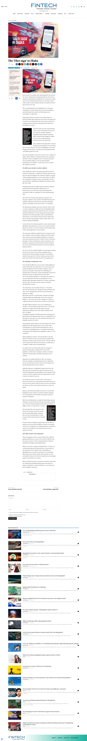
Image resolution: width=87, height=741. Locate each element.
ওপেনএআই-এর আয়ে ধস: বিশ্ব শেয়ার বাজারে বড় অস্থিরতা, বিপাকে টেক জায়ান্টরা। (14, 93)
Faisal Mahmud (26, 67)
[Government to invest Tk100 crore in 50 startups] (14, 670)
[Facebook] (71, 7)
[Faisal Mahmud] (25, 476)
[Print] (36, 64)
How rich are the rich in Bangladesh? (33, 542)
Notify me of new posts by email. (15, 516)
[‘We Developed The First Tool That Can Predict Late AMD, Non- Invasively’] (14, 692)
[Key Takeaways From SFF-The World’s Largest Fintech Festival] (14, 715)
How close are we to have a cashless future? (36, 564)
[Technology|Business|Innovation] (43, 6)
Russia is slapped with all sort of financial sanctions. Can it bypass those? (44, 598)
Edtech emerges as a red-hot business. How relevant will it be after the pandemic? (47, 677)
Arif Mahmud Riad (26, 532)
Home (9, 20)
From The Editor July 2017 (15, 489)
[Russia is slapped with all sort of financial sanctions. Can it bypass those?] (14, 602)
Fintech (24, 656)
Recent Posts (29, 472)
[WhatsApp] (25, 64)
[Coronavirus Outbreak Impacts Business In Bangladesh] (14, 703)
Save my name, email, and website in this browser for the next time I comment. (24, 512)
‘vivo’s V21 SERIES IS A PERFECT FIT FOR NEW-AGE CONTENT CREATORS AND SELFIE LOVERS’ (51, 643)
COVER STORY (14, 20)
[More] (19, 98)
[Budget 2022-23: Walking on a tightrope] (14, 590)
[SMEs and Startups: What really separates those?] (14, 624)
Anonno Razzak (25, 645)
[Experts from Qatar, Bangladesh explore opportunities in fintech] (14, 658)
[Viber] (41, 64)
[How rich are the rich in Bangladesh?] (14, 545)
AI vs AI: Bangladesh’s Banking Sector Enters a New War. (39, 530)
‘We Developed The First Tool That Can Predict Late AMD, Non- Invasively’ (44, 689)
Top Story (18, 67)
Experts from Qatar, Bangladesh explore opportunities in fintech (41, 655)
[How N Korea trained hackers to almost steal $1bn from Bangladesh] (14, 636)
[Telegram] (38, 64)
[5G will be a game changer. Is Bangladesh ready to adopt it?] (14, 613)
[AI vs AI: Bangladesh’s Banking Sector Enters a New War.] (14, 534)
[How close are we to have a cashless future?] (14, 568)
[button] (84, 6)
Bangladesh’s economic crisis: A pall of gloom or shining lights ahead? (43, 553)
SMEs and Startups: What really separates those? (37, 621)
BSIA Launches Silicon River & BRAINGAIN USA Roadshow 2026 (14, 77)
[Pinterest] (76, 7)
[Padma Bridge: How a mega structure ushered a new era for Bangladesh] (14, 579)
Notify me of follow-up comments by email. (17, 514)
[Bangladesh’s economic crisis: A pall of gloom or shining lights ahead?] (14, 556)
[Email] (33, 64)
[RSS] (79, 7)
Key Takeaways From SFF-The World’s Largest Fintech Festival (41, 711)
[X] (19, 64)
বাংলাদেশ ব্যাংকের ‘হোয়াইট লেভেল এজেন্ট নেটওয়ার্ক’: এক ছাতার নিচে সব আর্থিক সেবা (14, 83)
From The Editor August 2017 (50, 489)
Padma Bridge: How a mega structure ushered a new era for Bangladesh (44, 576)
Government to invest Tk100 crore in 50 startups (37, 666)
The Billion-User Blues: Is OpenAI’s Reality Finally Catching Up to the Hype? (14, 87)
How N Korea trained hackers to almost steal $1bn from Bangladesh (43, 632)
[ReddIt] (30, 64)
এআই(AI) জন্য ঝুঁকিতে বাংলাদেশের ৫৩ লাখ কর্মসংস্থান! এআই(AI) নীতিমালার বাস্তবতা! (14, 71)
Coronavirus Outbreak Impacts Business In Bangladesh (39, 700)
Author (24, 472)
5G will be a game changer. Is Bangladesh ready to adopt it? (40, 609)
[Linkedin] (74, 7)
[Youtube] (81, 7)
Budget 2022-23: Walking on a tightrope (34, 587)
